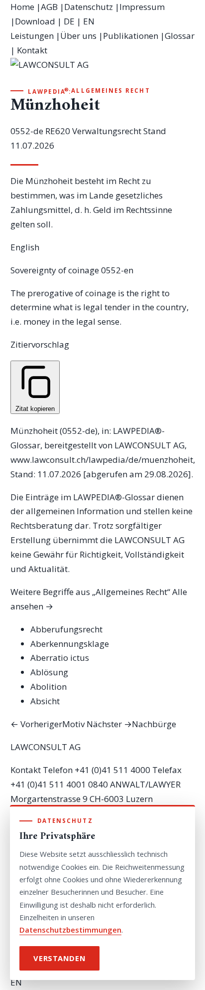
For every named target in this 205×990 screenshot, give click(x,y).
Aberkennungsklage (69, 643)
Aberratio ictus (59, 657)
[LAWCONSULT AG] (102, 72)
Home (22, 6)
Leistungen (32, 35)
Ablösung (49, 672)
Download (35, 21)
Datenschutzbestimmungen (70, 930)
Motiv (47, 724)
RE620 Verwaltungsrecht (93, 131)
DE (69, 21)
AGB (49, 6)
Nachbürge (131, 724)
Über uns (78, 35)
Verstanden (59, 958)
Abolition (48, 686)
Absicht (45, 701)
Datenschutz (88, 6)
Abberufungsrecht (66, 629)
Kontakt (32, 50)
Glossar (180, 35)
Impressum (142, 6)
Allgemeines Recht (110, 90)
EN (89, 21)
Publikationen (130, 35)
